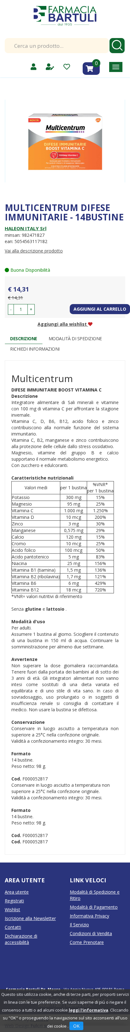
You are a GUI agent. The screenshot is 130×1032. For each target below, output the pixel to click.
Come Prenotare (87, 942)
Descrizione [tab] (23, 338)
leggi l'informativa (88, 1010)
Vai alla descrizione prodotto (34, 251)
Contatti (13, 927)
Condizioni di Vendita (91, 933)
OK (76, 1026)
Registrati (14, 901)
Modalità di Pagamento (94, 907)
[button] (11, 309)
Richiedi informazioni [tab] (35, 349)
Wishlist (12, 910)
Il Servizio (79, 925)
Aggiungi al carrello (100, 309)
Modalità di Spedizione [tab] (75, 338)
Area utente (17, 892)
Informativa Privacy (89, 916)
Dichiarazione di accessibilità (21, 939)
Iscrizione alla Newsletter (30, 918)
